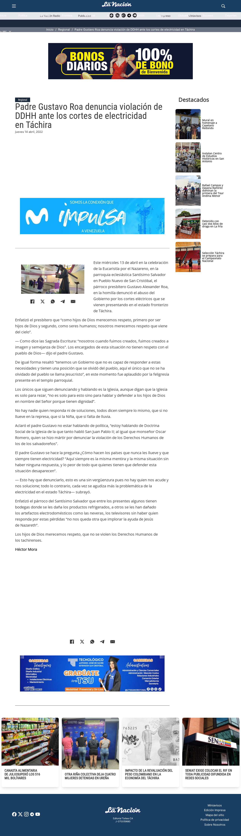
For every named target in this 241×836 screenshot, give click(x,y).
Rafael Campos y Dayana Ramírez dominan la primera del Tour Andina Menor (213, 190)
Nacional (89, 15)
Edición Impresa (214, 810)
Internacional (115, 15)
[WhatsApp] (53, 301)
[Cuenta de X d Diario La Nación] (20, 815)
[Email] (73, 301)
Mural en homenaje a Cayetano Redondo (209, 124)
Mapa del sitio (215, 815)
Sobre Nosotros (214, 824)
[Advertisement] (92, 160)
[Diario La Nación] (117, 5)
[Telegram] (63, 301)
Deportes (230, 15)
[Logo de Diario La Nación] (123, 811)
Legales (161, 15)
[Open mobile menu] (14, 6)
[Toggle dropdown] (10, 31)
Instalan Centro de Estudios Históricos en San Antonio (213, 157)
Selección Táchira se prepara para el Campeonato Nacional (213, 257)
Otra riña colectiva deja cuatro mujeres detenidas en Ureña (90, 776)
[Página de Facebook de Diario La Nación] (14, 815)
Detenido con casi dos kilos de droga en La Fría (212, 223)
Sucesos (208, 15)
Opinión (139, 15)
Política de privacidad (215, 819)
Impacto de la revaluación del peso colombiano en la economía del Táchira (149, 774)
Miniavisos (215, 805)
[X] (42, 301)
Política (22, 15)
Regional (44, 15)
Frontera (67, 15)
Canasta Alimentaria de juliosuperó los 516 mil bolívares (22, 774)
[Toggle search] (223, 6)
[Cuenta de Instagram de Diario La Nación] (26, 815)
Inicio (3, 15)
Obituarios (184, 15)
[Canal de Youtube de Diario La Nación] (37, 815)
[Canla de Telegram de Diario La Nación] (32, 815)
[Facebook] (32, 301)
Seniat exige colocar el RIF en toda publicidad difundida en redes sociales (208, 774)
